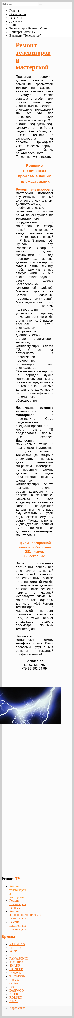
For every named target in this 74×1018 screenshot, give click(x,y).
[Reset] (40, 4)
